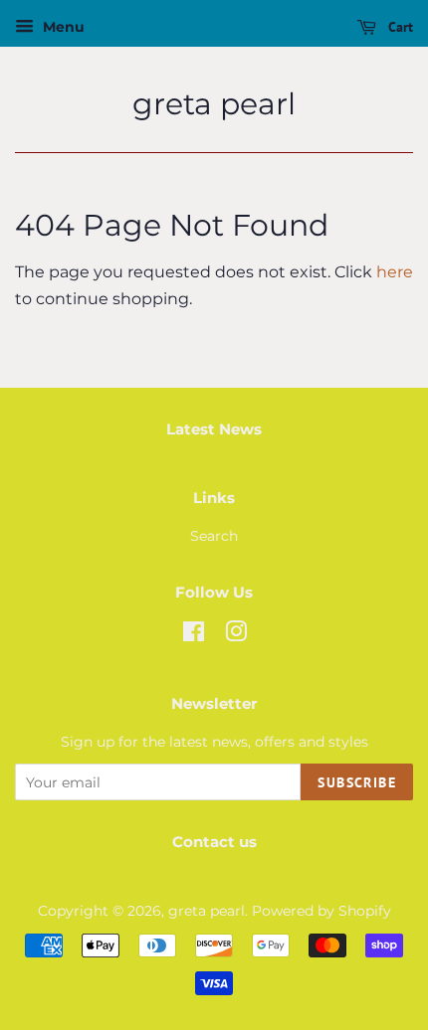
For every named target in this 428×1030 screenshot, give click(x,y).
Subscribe (357, 782)
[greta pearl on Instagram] (236, 635)
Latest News (214, 429)
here (394, 271)
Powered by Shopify (321, 911)
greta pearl (214, 104)
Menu (62, 27)
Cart (398, 27)
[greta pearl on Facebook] (193, 635)
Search (214, 536)
